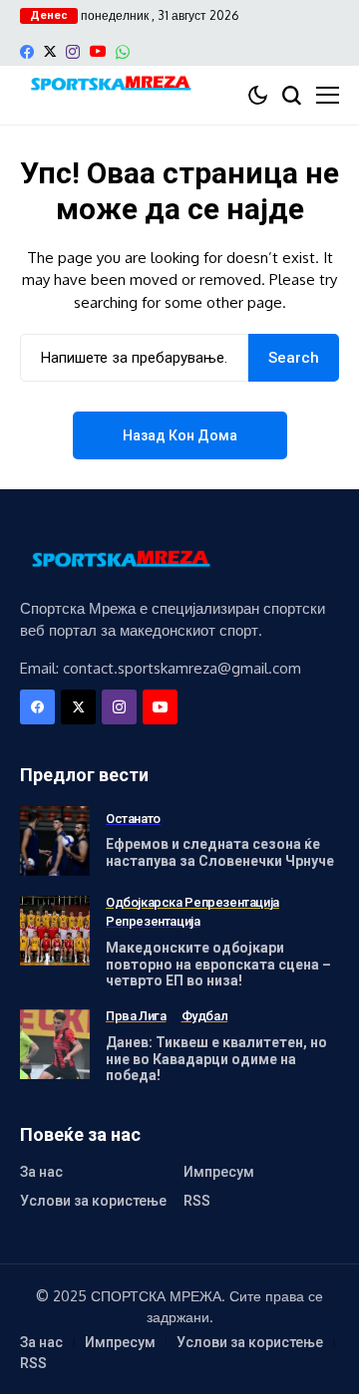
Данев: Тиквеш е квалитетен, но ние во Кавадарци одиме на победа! (216, 1059)
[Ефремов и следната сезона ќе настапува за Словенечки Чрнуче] (55, 841)
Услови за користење (93, 1201)
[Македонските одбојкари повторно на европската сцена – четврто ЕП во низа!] (55, 931)
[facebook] (27, 52)
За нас (41, 1172)
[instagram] (73, 52)
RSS (196, 1201)
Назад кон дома (180, 435)
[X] (50, 51)
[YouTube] (98, 51)
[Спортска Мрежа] (109, 85)
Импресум (218, 1172)
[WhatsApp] (123, 52)
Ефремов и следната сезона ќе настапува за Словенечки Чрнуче (220, 852)
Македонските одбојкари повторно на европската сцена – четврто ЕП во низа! (218, 964)
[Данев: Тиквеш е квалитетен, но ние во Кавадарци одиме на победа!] (55, 1044)
